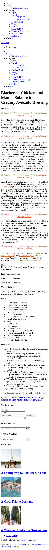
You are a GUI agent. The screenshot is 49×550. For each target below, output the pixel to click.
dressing (12, 400)
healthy (20, 400)
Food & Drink (25, 397)
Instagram (8, 186)
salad (39, 400)
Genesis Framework (28, 540)
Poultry (33, 400)
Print (3, 265)
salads (15, 287)
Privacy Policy (12, 535)
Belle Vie (5, 42)
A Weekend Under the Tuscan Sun (24, 530)
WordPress (6, 547)
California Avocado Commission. (29, 260)
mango (26, 400)
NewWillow (23, 544)
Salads (34, 397)
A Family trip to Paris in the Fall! (23, 473)
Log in (15, 547)
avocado (4, 400)
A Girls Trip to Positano (17, 501)
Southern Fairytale (26, 256)
